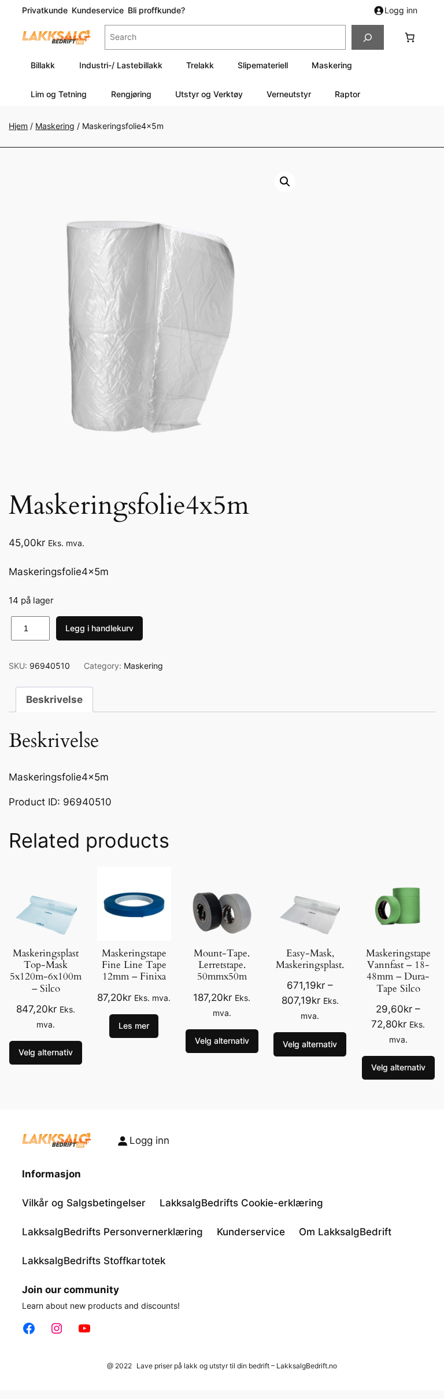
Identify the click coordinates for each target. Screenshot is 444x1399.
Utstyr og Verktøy (209, 94)
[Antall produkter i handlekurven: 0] (410, 37)
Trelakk (200, 65)
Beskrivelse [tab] (54, 699)
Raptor (347, 94)
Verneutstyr (289, 94)
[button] (285, 181)
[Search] (368, 37)
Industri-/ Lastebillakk (120, 65)
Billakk (43, 65)
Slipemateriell (263, 65)
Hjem (18, 126)
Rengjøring (131, 94)
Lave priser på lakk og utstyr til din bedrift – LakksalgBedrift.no (236, 1365)
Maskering (332, 65)
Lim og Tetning (59, 94)
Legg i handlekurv (99, 628)
